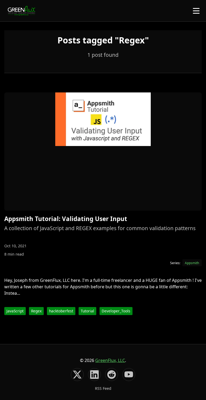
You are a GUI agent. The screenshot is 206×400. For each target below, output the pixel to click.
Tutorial (87, 310)
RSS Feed (103, 388)
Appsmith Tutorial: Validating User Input (65, 219)
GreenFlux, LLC (110, 360)
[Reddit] (111, 374)
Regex (36, 310)
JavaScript (15, 310)
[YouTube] (128, 374)
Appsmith (192, 263)
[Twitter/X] (77, 374)
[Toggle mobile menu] (196, 11)
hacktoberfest (61, 310)
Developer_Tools (116, 310)
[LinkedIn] (94, 374)
